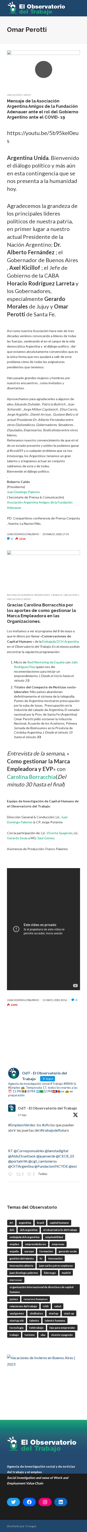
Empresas (58, 1244)
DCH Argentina (28, 1230)
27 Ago (22, 1115)
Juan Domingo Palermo (23, 492)
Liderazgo (50, 1272)
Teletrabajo (36, 1327)
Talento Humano (55, 1320)
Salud (57, 1306)
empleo (14, 1244)
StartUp (53, 1313)
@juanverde (45, 1156)
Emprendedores (35, 1244)
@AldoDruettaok (22, 1156)
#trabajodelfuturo (54, 1130)
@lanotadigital (56, 1150)
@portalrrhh (18, 1161)
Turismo (30, 1335)
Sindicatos (36, 1313)
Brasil (40, 1222)
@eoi (73, 1166)
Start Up (69, 1313)
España (14, 1251)
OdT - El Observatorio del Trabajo (47, 1108)
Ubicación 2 (15, 94)
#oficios (48, 1125)
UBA (43, 1335)
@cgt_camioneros (42, 1161)
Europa (29, 1251)
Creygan (30, 1526)
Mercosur (16, 1280)
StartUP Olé (17, 1320)
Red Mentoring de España (45, 662)
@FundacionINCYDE (51, 1166)
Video (27, 94)
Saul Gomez (45, 838)
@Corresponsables (29, 1150)
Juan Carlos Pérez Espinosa (56, 1265)
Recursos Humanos (20, 595)
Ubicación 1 (71, 595)
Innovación (55, 1258)
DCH (12, 1230)
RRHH (45, 1306)
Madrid (66, 1272)
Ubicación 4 (15, 599)
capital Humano (59, 1222)
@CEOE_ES (65, 1156)
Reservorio (42, 595)
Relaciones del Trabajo (23, 1306)
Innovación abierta (21, 1265)
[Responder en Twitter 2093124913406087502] (11, 1174)
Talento (34, 1320)
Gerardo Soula (17, 838)
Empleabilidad (54, 1237)
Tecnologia (16, 1327)
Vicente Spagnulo (59, 833)
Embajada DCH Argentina (60, 641)
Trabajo (56, 595)
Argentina (25, 1222)
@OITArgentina (21, 1166)
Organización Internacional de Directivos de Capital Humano (41, 1289)
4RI (11, 1222)
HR (41, 1258)
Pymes (14, 1299)
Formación (46, 1251)
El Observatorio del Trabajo (60, 1230)
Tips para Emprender (62, 1327)
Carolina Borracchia (31, 776)
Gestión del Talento (22, 1258)
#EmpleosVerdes (21, 1125)
